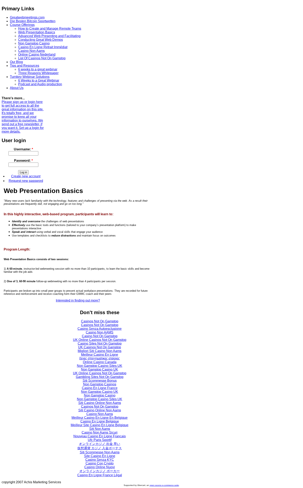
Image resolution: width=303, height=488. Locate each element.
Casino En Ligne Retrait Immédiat (42, 47)
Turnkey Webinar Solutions (29, 76)
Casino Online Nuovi (99, 467)
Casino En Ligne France (99, 388)
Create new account (25, 176)
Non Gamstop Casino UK (99, 369)
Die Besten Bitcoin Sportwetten (32, 21)
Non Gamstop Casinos (99, 384)
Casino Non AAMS (99, 332)
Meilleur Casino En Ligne (99, 354)
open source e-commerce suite (164, 485)
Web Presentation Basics (36, 32)
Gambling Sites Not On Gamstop (99, 377)
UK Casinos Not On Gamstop (99, 347)
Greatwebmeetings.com (27, 17)
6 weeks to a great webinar (37, 69)
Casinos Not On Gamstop (99, 321)
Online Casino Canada (99, 362)
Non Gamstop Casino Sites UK (99, 365)
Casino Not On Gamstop (99, 336)
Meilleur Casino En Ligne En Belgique (100, 417)
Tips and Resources (24, 65)
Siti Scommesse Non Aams (100, 452)
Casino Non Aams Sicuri (99, 432)
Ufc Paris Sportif (100, 440)
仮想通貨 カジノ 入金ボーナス (99, 448)
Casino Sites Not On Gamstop (100, 343)
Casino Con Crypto (100, 463)
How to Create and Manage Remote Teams (49, 28)
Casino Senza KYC (99, 459)
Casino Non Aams (31, 51)
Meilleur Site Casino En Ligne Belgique (99, 425)
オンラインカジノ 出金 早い (99, 444)
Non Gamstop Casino (34, 43)
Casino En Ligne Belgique (99, 421)
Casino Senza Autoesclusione (100, 328)
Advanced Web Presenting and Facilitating (49, 36)
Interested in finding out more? (78, 300)
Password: (23, 160)
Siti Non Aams (99, 429)
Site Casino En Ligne (99, 456)
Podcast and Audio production (40, 84)
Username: (23, 149)
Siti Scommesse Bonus (100, 380)
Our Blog (16, 62)
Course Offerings (22, 25)
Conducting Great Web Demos (40, 39)
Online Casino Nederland (36, 54)
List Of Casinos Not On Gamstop (42, 58)
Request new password (26, 181)
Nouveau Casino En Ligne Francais (99, 436)
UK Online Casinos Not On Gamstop (99, 340)
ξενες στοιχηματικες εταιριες (99, 358)
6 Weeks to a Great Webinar (38, 80)
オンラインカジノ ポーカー (99, 471)
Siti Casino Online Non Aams (99, 403)
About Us (16, 88)
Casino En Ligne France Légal (99, 475)
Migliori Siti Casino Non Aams (99, 351)
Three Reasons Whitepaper (38, 73)
